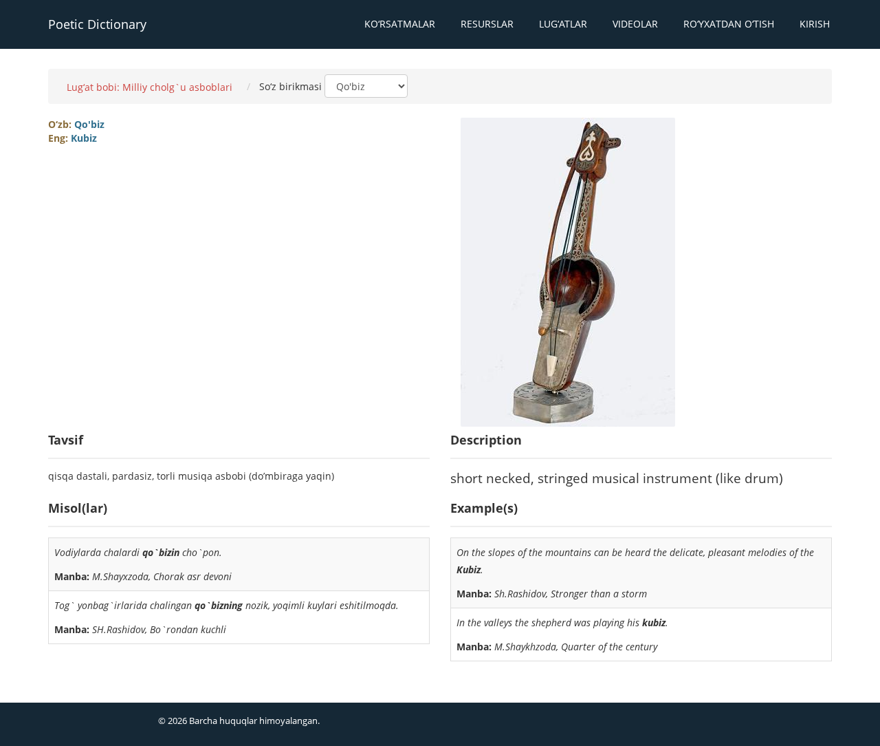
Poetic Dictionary (97, 24)
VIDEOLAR (635, 23)
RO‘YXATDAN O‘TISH (728, 23)
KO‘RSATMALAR (399, 23)
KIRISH (815, 23)
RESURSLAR (487, 23)
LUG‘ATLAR (563, 23)
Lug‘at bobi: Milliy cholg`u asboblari (149, 87)
